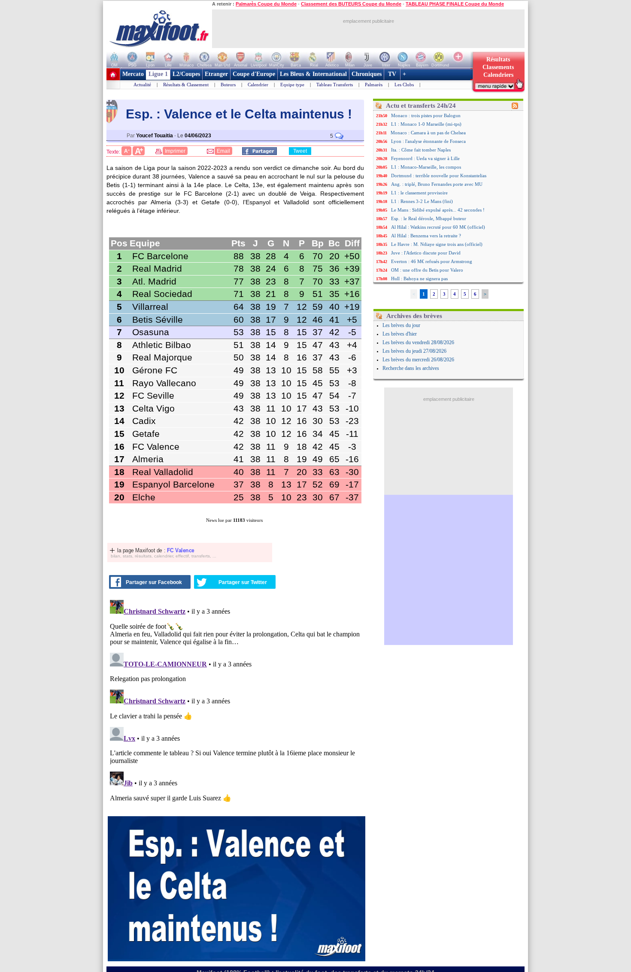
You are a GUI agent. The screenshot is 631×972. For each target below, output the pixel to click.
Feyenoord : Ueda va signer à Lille (425, 158)
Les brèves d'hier (399, 334)
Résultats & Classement (186, 84)
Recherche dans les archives (410, 368)
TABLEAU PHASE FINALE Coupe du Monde (455, 3)
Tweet (300, 151)
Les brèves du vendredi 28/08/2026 (418, 342)
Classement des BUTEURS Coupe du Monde (351, 3)
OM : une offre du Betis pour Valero (427, 270)
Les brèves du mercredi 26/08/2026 (418, 360)
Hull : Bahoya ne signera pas (419, 278)
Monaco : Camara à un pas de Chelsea (428, 132)
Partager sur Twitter (242, 582)
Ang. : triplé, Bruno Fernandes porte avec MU (436, 184)
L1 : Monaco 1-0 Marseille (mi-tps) (426, 124)
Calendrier (258, 84)
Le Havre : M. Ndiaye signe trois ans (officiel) (436, 244)
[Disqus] (236, 704)
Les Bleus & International (313, 74)
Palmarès (373, 84)
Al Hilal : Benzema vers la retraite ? (426, 235)
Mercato (133, 74)
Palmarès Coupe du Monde (266, 3)
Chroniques (367, 74)
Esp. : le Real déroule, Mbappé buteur (428, 218)
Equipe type (292, 84)
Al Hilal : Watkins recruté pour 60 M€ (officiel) (438, 227)
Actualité (142, 84)
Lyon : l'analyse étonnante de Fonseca (428, 141)
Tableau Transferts (334, 84)
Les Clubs (404, 84)
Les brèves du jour (401, 325)
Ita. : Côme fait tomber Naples (421, 149)
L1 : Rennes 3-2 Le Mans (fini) (422, 201)
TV (392, 74)
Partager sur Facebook (154, 582)
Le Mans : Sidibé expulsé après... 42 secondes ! (438, 209)
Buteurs (228, 84)
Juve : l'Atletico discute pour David (426, 252)
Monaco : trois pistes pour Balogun (426, 115)
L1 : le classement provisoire (419, 192)
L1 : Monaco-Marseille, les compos (426, 167)
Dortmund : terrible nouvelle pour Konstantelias (438, 175)
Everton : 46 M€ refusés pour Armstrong (431, 261)
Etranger (216, 74)
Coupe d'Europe (254, 74)
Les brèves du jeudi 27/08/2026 (414, 351)
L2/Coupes (186, 74)
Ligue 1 (158, 74)
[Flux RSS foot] (515, 107)
